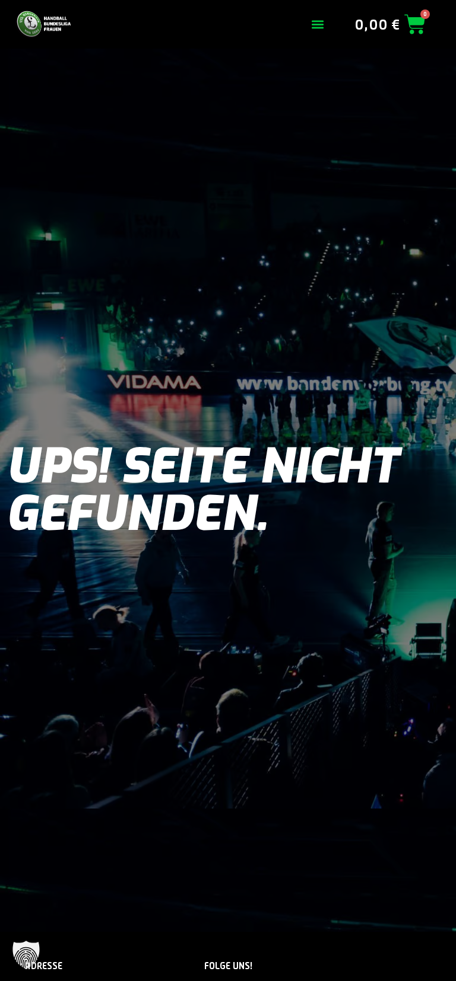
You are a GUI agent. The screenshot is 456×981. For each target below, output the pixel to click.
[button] (318, 24)
